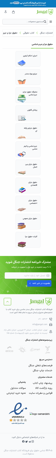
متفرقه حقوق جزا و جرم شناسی (30, 93)
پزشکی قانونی (32, 110)
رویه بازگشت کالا (43, 388)
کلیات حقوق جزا (31, 236)
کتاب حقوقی (28, 33)
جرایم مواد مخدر (31, 73)
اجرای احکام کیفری (30, 55)
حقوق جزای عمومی (30, 218)
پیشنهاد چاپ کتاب (42, 383)
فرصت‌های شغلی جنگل (40, 365)
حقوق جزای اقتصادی (32, 184)
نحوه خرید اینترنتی (16, 393)
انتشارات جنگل (46, 33)
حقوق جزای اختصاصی (32, 202)
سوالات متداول (18, 388)
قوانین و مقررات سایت (40, 393)
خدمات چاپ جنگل (42, 370)
